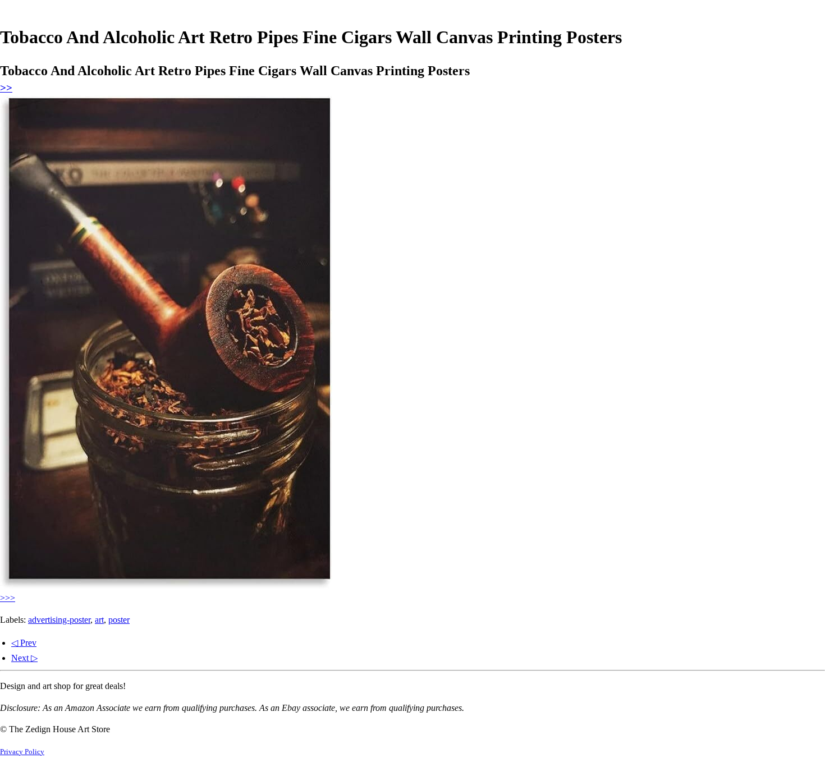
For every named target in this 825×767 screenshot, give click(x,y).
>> (6, 88)
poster (119, 619)
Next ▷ (24, 658)
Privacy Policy (22, 752)
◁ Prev (23, 642)
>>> (7, 598)
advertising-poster (59, 619)
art (99, 619)
